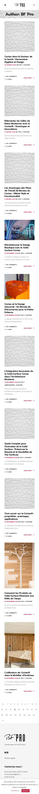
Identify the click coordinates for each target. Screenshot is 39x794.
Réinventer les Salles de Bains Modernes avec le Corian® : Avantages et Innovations (17, 124)
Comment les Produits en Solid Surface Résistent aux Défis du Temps (19, 596)
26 (34, 715)
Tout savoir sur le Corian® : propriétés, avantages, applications (19, 516)
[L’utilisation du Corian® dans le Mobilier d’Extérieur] (19, 645)
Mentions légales (9, 758)
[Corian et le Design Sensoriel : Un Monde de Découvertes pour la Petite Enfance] (17, 286)
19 (2, 715)
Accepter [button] (25, 790)
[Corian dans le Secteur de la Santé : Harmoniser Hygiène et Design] (19, 36)
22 (15, 715)
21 (11, 715)
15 (23, 710)
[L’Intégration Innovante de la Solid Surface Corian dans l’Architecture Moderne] (19, 351)
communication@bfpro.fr (12, 774)
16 (27, 710)
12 (10, 710)
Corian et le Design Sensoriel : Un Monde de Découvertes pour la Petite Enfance (18, 308)
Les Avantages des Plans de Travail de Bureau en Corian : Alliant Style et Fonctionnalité (17, 191)
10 (2, 710)
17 (31, 710)
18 (36, 710)
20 (7, 715)
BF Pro (19, 65)
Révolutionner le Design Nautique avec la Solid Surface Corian (17, 247)
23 (20, 715)
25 (29, 715)
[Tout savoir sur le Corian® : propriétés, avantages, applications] (19, 493)
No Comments (11, 76)
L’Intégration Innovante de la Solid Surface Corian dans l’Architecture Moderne (18, 375)
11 (6, 710)
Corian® (27, 65)
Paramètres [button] (15, 791)
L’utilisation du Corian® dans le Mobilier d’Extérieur (19, 674)
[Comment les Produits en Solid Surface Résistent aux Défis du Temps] (19, 565)
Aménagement (9, 385)
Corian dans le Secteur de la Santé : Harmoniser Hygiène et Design (18, 59)
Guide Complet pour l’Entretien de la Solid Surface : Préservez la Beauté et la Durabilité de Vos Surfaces (18, 449)
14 (19, 710)
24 (25, 715)
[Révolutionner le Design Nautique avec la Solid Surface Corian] (19, 230)
